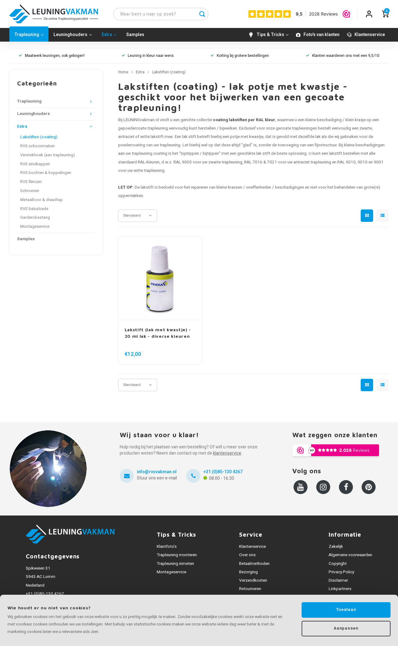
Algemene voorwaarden (350, 555)
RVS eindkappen (35, 164)
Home (123, 72)
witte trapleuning (149, 170)
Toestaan (346, 610)
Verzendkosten (253, 580)
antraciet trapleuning (312, 162)
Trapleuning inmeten (175, 564)
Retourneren (250, 589)
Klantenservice (369, 34)
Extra (107, 34)
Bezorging (248, 572)
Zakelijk (336, 546)
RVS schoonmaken (37, 146)
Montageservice (34, 226)
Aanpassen (346, 628)
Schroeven (29, 191)
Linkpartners (340, 589)
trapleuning (170, 145)
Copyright (338, 564)
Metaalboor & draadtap (41, 200)
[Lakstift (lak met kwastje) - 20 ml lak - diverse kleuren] (160, 278)
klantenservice (227, 453)
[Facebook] (346, 487)
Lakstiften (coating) (38, 137)
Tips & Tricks (270, 34)
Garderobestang (35, 217)
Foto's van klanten (321, 34)
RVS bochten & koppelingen (45, 173)
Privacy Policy (341, 572)
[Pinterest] (369, 487)
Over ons (247, 555)
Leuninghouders (70, 34)
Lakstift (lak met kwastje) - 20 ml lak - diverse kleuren (158, 333)
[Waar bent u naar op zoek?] (202, 14)
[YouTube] (301, 487)
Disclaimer (338, 580)
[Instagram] (323, 487)
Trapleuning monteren (177, 555)
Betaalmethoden (254, 564)
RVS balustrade (34, 209)
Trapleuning (26, 34)
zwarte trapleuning (225, 162)
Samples (135, 34)
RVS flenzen (31, 182)
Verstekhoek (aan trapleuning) (47, 155)
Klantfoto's (167, 546)
